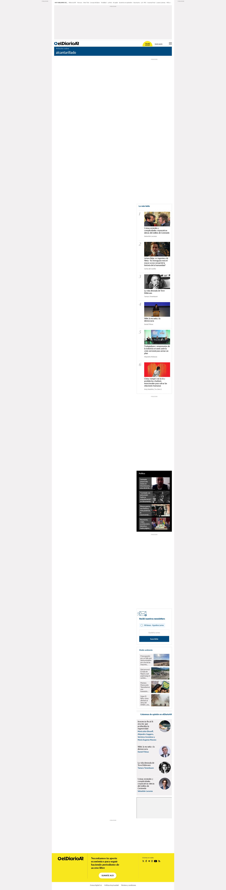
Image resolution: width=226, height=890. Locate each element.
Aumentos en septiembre (125, 2)
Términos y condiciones (128, 885)
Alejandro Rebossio (150, 357)
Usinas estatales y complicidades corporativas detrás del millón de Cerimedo (156, 230)
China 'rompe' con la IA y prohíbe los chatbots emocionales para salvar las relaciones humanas (155, 382)
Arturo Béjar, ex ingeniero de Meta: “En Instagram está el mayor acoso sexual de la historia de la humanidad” (156, 261)
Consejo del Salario (95, 2)
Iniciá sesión (158, 44)
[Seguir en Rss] (159, 861)
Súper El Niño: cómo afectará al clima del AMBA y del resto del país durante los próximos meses (145, 700)
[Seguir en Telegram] (149, 861)
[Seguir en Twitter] (143, 861)
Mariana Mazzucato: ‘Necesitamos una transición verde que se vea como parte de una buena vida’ (145, 687)
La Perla (110, 2)
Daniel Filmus (148, 324)
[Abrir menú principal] (170, 43)
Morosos (79, 2)
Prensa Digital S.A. (96, 885)
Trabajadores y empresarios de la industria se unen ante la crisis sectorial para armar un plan (157, 349)
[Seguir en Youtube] (155, 861)
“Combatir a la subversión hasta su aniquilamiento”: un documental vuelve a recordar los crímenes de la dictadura (146, 497)
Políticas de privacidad (111, 885)
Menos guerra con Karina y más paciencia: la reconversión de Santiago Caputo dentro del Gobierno (145, 510)
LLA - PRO (143, 2)
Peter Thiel (86, 2)
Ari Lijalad (115, 2)
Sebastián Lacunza (150, 236)
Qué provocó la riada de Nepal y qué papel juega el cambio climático (145, 673)
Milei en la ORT (72, 2)
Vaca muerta (136, 2)
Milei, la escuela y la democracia (152, 319)
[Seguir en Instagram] (152, 861)
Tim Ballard (104, 2)
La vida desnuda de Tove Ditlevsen (154, 291)
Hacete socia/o (147, 44)
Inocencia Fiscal (151, 2)
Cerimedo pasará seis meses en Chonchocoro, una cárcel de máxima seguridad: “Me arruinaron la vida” (145, 483)
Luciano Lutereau (160, 2)
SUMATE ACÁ (108, 875)
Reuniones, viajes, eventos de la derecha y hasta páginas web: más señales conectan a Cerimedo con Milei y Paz (145, 524)
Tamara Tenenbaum (151, 296)
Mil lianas (169, 2)
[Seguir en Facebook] (146, 861)
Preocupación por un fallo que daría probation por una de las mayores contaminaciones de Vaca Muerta (146, 660)
